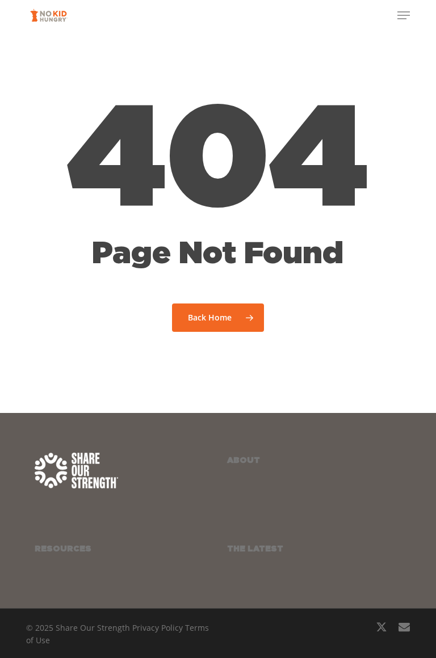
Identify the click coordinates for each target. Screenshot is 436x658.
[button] (403, 15)
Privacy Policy (157, 627)
